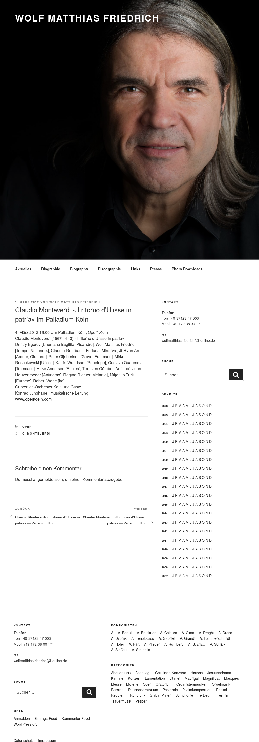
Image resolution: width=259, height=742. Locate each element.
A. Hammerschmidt (215, 638)
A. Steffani (119, 649)
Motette (132, 684)
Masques (231, 678)
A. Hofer (117, 644)
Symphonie (184, 695)
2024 (165, 424)
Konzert (134, 678)
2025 (165, 415)
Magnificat (211, 678)
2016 (165, 496)
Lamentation (155, 678)
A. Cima (188, 632)
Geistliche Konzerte (170, 672)
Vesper (141, 701)
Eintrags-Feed (45, 718)
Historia (197, 672)
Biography (79, 268)
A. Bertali (125, 632)
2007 (165, 576)
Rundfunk (137, 695)
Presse (156, 268)
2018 (165, 478)
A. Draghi (206, 632)
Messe (116, 684)
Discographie (109, 268)
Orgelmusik (221, 684)
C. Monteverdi (36, 433)
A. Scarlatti (196, 644)
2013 (165, 522)
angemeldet (43, 479)
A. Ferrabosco (142, 638)
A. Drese (225, 632)
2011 (165, 540)
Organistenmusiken (191, 684)
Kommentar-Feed (76, 718)
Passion (117, 689)
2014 (165, 513)
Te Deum (205, 695)
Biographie (50, 268)
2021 (165, 451)
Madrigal (192, 678)
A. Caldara (168, 632)
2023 (165, 433)
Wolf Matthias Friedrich (87, 17)
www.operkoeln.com (33, 399)
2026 (165, 406)
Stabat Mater (160, 695)
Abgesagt (142, 672)
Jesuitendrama (219, 672)
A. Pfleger (152, 644)
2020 (165, 460)
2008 (165, 567)
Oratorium (164, 684)
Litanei (174, 678)
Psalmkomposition (196, 689)
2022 (165, 442)
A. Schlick (217, 644)
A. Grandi (187, 638)
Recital (221, 689)
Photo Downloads (187, 268)
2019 (165, 468)
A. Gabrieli (167, 638)
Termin (222, 695)
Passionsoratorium (143, 689)
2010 (165, 549)
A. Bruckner (146, 632)
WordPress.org (26, 724)
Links (135, 268)
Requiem (118, 695)
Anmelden (22, 718)
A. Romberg (174, 644)
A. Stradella (141, 649)
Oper (27, 426)
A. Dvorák (119, 638)
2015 (165, 504)
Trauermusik (121, 701)
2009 (165, 558)
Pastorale (170, 689)
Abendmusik (121, 672)
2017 (165, 486)
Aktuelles (23, 268)
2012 (165, 531)
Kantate (117, 678)
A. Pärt (134, 644)
